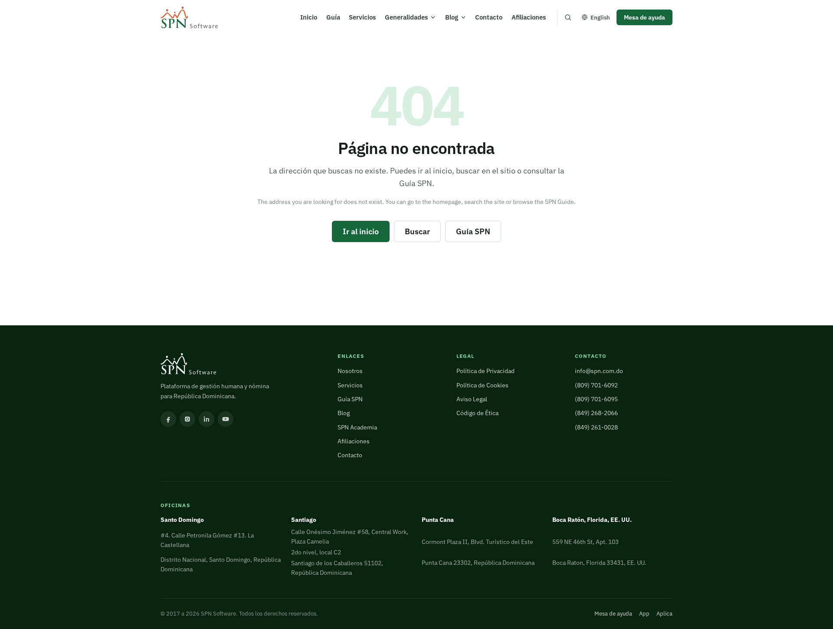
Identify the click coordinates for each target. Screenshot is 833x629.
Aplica (664, 613)
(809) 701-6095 (596, 399)
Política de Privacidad (485, 371)
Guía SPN (473, 231)
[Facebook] (168, 419)
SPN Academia (357, 427)
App (644, 613)
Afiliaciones (529, 17)
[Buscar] (568, 17)
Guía (333, 17)
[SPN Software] (189, 18)
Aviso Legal (471, 399)
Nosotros (350, 371)
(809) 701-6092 (596, 385)
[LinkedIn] (206, 419)
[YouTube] (225, 419)
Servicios (362, 17)
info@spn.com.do (599, 371)
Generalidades (406, 17)
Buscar (417, 231)
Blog (451, 17)
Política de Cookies (482, 385)
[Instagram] (187, 419)
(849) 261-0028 (596, 427)
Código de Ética (477, 413)
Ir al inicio (361, 231)
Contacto (488, 17)
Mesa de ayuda (644, 17)
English (600, 17)
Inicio (308, 17)
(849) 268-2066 (596, 413)
